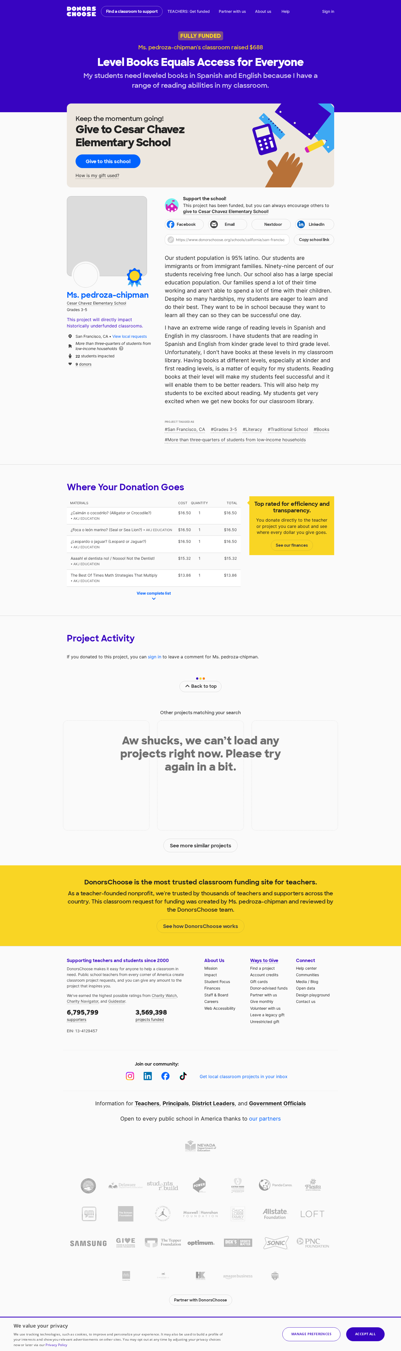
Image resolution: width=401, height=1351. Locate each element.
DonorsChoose (81, 11)
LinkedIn (317, 224)
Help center (306, 968)
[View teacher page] (107, 236)
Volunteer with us (265, 1008)
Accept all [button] (365, 1334)
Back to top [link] (204, 686)
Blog (314, 981)
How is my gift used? (97, 175)
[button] (249, 239)
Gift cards (259, 981)
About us (263, 11)
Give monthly (261, 1001)
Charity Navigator (82, 1001)
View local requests (129, 336)
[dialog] (200, 1334)
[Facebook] (165, 1076)
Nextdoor (273, 224)
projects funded (151, 1015)
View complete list (154, 593)
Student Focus (217, 981)
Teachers (147, 1103)
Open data (305, 988)
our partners (265, 1118)
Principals (176, 1103)
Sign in (328, 11)
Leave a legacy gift (267, 1014)
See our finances (292, 545)
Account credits (264, 974)
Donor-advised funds (269, 988)
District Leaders (213, 1103)
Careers (211, 1001)
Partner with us (232, 11)
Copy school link (314, 239)
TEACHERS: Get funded (188, 11)
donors (83, 364)
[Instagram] (130, 1076)
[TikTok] (183, 1076)
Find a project (262, 968)
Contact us (305, 1001)
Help (286, 11)
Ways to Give (264, 960)
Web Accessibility (219, 1008)
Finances (212, 988)
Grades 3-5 (225, 429)
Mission (210, 968)
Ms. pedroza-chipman (108, 295)
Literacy (254, 429)
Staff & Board (216, 995)
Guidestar (116, 1001)
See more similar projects (200, 845)
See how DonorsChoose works (200, 926)
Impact (210, 974)
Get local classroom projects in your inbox (244, 1076)
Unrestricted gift (264, 1021)
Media (301, 981)
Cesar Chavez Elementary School (96, 303)
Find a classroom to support (132, 11)
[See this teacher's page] (85, 275)
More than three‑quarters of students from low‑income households (236, 439)
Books (322, 429)
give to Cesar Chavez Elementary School (225, 211)
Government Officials (277, 1103)
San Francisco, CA (186, 429)
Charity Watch (164, 995)
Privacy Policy (56, 1345)
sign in (154, 656)
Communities (307, 974)
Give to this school (108, 161)
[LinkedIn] (147, 1076)
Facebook (186, 224)
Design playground (313, 995)
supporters (82, 1015)
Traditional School (289, 429)
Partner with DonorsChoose (200, 1300)
